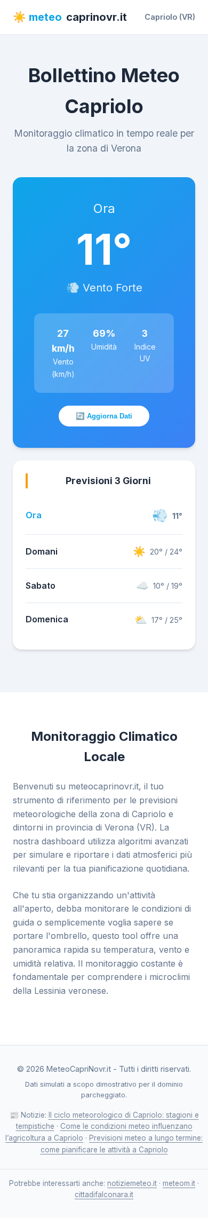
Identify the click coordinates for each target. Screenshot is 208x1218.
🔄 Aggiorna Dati (104, 416)
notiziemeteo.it (132, 1183)
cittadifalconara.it (104, 1194)
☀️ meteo (70, 17)
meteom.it (179, 1183)
